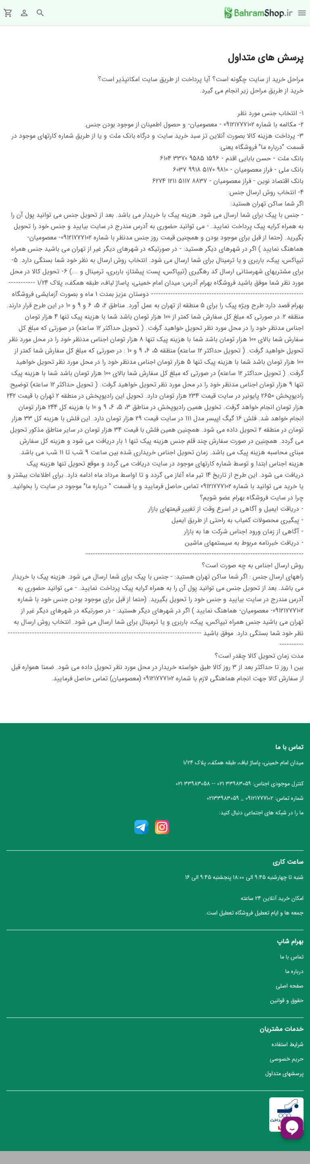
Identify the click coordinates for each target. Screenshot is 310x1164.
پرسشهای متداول (284, 1074)
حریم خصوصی (287, 1059)
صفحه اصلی (290, 986)
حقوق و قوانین (287, 1000)
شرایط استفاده (288, 1044)
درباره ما (294, 971)
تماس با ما (292, 957)
